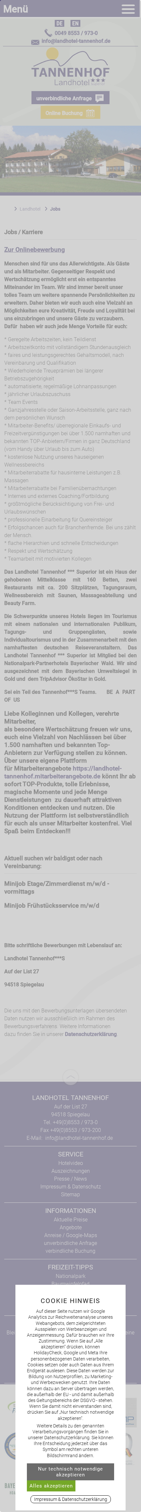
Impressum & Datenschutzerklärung (70, 1499)
